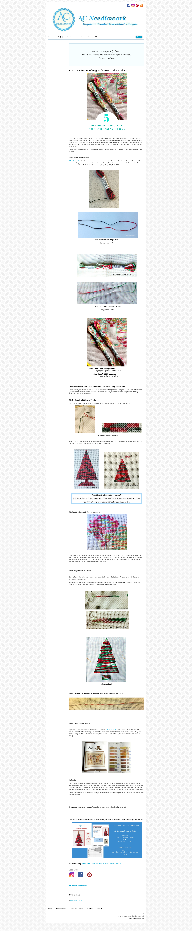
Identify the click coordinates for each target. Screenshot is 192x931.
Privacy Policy (61, 909)
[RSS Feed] (142, 5)
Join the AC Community (98, 37)
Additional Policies (77, 909)
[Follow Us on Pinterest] (138, 5)
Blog (59, 37)
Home (50, 37)
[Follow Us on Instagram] (133, 5)
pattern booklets (111, 730)
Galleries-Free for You (74, 37)
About (50, 909)
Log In (142, 913)
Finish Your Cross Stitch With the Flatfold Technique (101, 863)
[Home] (96, 20)
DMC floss (75, 161)
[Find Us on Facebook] (129, 5)
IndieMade (140, 918)
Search (99, 909)
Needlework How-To (76, 901)
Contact (90, 909)
